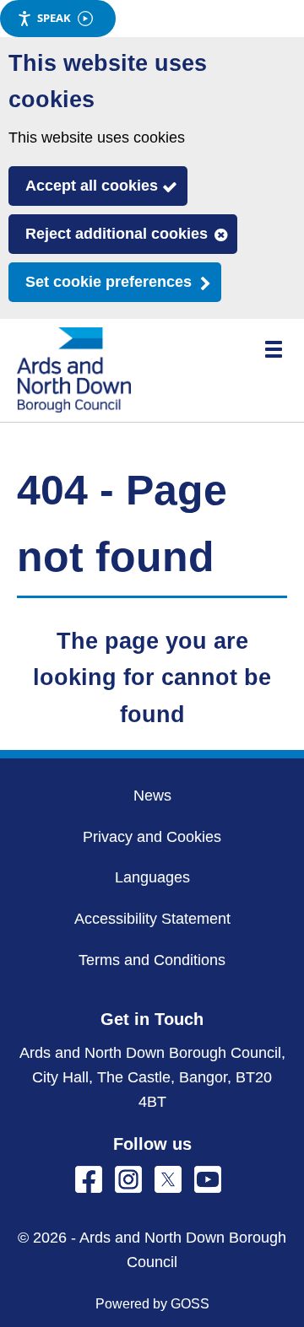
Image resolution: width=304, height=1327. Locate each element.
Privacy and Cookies (152, 836)
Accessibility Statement (152, 918)
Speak (54, 17)
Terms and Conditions (152, 960)
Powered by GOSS (152, 1304)
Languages (152, 877)
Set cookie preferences (108, 281)
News (152, 795)
